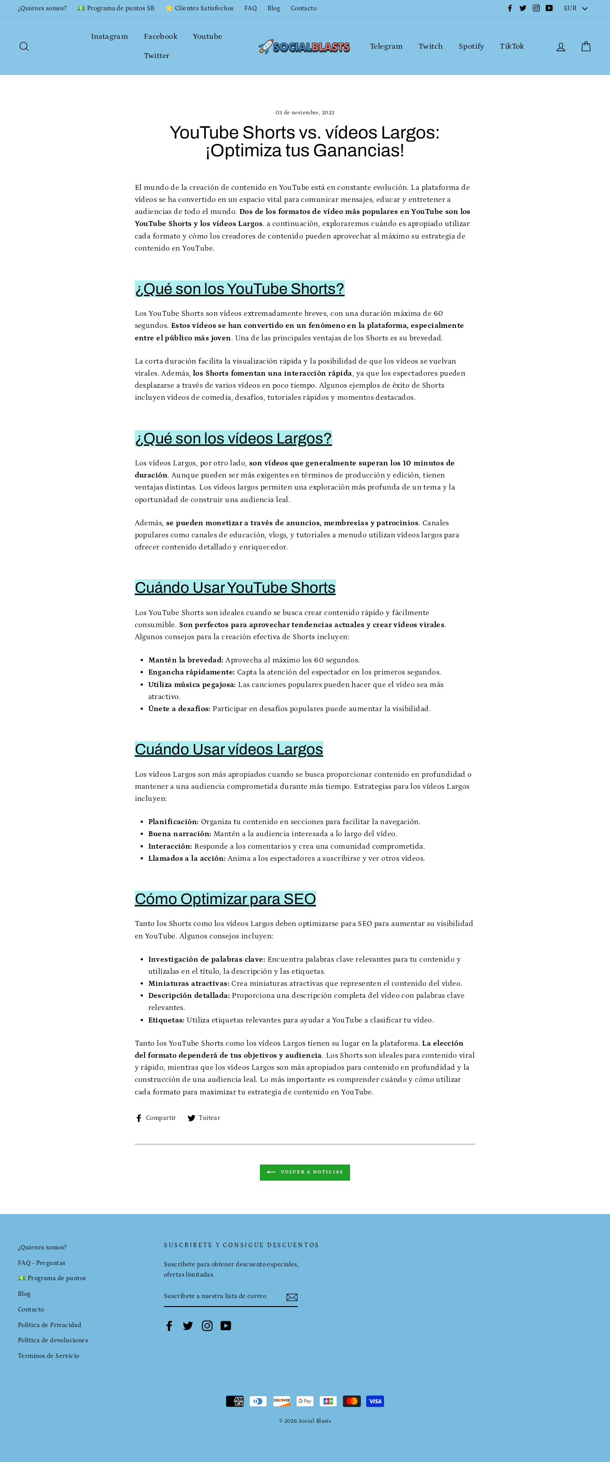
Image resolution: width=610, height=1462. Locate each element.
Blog (273, 8)
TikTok (512, 46)
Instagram (110, 36)
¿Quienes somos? (42, 8)
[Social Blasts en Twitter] (188, 1325)
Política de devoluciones (53, 1340)
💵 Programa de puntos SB (116, 8)
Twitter (157, 55)
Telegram (386, 46)
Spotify (472, 46)
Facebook (160, 36)
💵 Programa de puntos (52, 1278)
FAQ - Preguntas (41, 1263)
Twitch (430, 46)
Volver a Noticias (311, 1172)
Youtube (207, 36)
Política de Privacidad (49, 1325)
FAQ (250, 8)
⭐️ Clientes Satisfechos (199, 8)
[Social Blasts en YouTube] (226, 1325)
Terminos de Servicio (48, 1356)
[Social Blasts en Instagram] (207, 1325)
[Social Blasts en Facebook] (169, 1325)
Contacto (304, 8)
